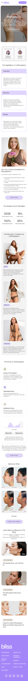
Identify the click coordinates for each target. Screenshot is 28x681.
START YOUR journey (14, 29)
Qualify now (22, 2)
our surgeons (5, 663)
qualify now (14, 197)
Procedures (5, 652)
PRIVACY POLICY (18, 667)
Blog (3, 667)
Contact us (17, 652)
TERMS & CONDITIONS (19, 663)
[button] (2, 2)
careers (15, 660)
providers (4, 670)
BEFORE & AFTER (4, 659)
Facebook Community (16, 656)
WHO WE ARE (5, 655)
